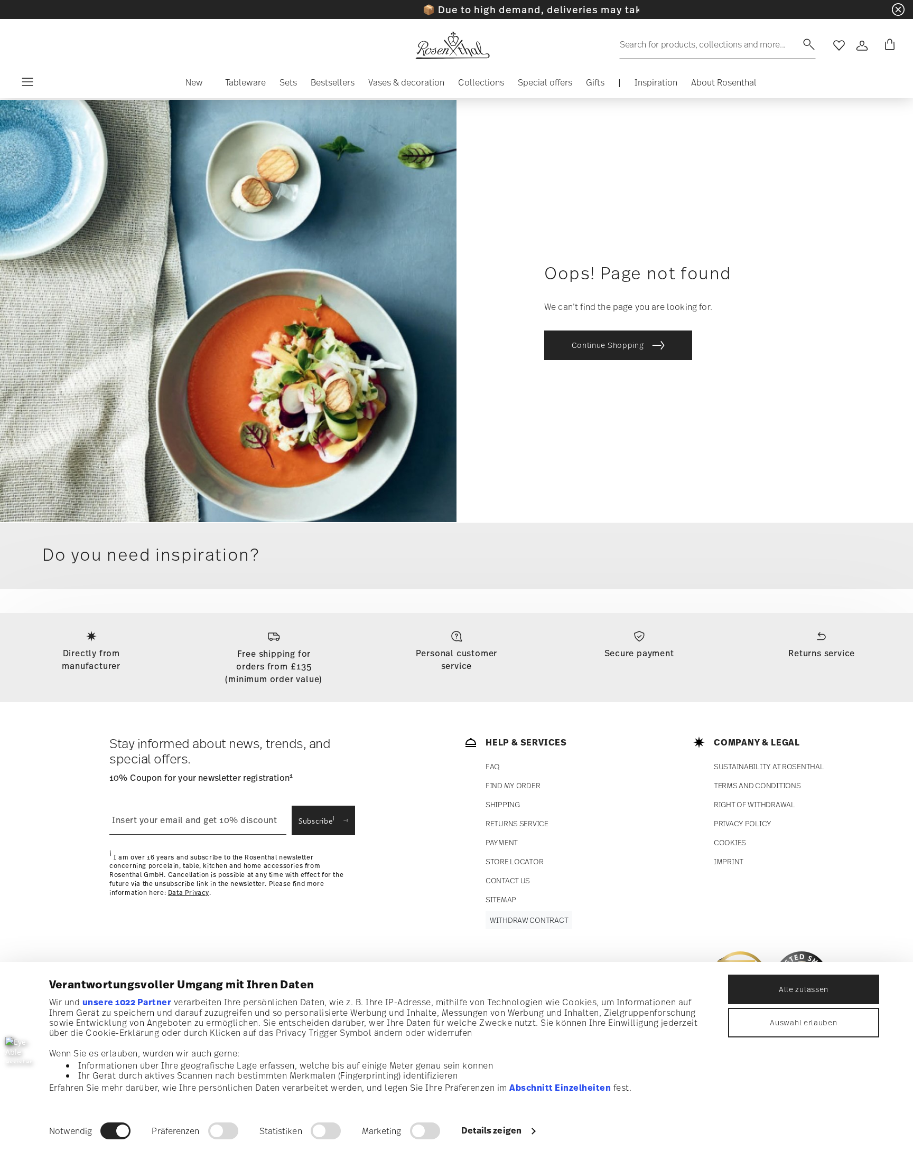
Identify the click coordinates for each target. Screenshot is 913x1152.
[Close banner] (898, 9)
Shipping (503, 804)
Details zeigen (491, 1130)
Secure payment (639, 653)
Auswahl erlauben (803, 1022)
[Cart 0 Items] (887, 45)
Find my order (513, 785)
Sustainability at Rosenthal (769, 766)
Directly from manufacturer (91, 659)
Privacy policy (742, 823)
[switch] (223, 1130)
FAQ (493, 766)
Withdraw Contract (529, 920)
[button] (194, 85)
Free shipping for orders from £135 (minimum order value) (273, 666)
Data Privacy (188, 893)
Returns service (821, 653)
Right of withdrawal (754, 804)
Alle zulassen (803, 989)
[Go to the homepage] (452, 45)
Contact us (508, 880)
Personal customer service (457, 659)
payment (502, 842)
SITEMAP (501, 899)
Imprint (728, 861)
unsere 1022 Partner (127, 1002)
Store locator (514, 861)
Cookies (730, 842)
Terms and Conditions (757, 785)
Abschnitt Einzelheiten (560, 1087)
